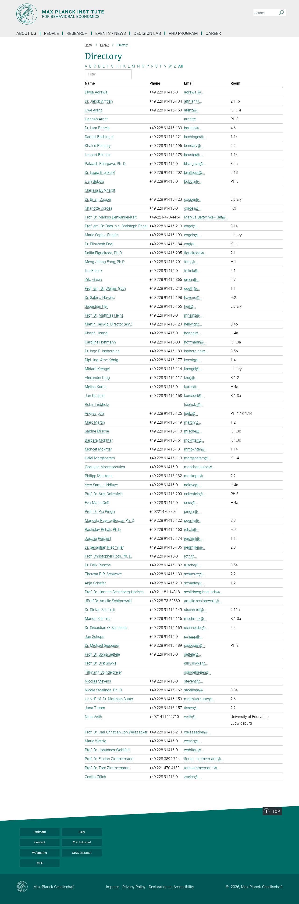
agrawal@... (194, 92)
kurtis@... (191, 387)
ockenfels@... (195, 494)
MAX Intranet (82, 852)
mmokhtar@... (195, 449)
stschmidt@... (195, 609)
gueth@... (192, 288)
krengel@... (193, 369)
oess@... (191, 502)
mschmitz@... (195, 618)
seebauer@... (194, 645)
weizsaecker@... (197, 732)
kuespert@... (194, 395)
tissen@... (192, 708)
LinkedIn (39, 832)
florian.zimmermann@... (204, 759)
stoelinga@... (195, 690)
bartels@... (193, 128)
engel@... (191, 226)
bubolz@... (193, 181)
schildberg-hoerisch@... (203, 592)
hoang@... (192, 333)
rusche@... (192, 565)
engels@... (192, 235)
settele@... (192, 654)
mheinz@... (193, 315)
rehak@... (191, 529)
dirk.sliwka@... (196, 663)
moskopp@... (195, 476)
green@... (191, 279)
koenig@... (192, 360)
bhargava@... (195, 163)
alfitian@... (193, 101)
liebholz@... (193, 404)
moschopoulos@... (199, 467)
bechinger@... (195, 137)
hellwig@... (193, 324)
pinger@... (192, 511)
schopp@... (193, 636)
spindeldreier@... (197, 672)
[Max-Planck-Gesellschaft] (24, 887)
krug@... (191, 377)
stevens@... (193, 681)
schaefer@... (194, 583)
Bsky (81, 832)
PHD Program (183, 33)
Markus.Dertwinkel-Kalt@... (206, 217)
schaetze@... (194, 574)
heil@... (190, 306)
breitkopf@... (194, 172)
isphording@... (196, 351)
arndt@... (191, 119)
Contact (39, 842)
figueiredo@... (195, 253)
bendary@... (194, 145)
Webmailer (39, 852)
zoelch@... (192, 777)
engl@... (190, 244)
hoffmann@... (195, 342)
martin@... (192, 422)
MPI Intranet (82, 842)
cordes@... (192, 208)
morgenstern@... (197, 458)
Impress (112, 887)
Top (276, 811)
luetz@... (191, 413)
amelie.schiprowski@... (203, 601)
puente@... (193, 520)
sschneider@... (196, 627)
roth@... (190, 556)
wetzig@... (192, 741)
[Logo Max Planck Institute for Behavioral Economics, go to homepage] (104, 14)
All (180, 66)
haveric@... (193, 297)
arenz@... (191, 110)
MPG (39, 863)
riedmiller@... (195, 547)
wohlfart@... (194, 750)
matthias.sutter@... (199, 699)
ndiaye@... (192, 485)
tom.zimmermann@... (202, 768)
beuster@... (193, 155)
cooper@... (193, 199)
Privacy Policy (134, 887)
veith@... (191, 717)
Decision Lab (147, 33)
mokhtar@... (194, 440)
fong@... (191, 262)
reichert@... (193, 538)
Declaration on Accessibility (171, 887)
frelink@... (192, 270)
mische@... (193, 431)
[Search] (281, 13)
